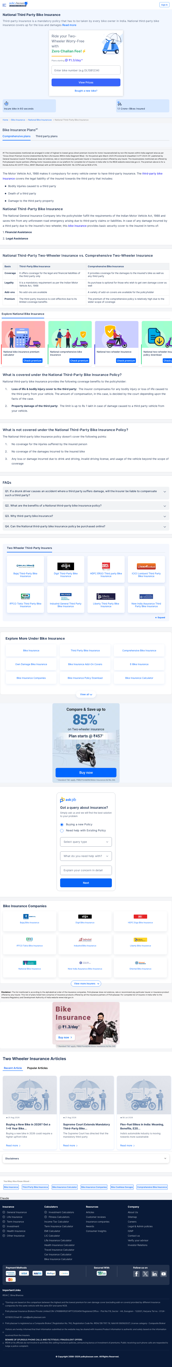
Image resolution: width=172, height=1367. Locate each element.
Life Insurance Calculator (58, 1240)
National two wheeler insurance (114, 351)
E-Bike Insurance (139, 664)
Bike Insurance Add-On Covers (85, 664)
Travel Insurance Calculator (59, 1249)
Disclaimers (12, 1158)
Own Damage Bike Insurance (31, 664)
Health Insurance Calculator (59, 1245)
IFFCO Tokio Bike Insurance (30, 945)
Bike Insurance (18, 120)
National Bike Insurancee (40, 120)
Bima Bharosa (16, 1295)
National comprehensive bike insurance (66, 353)
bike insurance (77, 225)
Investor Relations (137, 1245)
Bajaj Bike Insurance (29, 922)
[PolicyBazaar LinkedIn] (154, 1274)
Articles (90, 1212)
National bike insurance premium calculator (21, 353)
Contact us (134, 1235)
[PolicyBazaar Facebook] (136, 1274)
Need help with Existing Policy (86, 830)
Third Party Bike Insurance (85, 650)
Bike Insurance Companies (31, 677)
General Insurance (17, 1212)
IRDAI (5, 1295)
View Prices (86, 82)
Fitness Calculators (59, 1216)
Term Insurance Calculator (58, 1226)
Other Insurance (16, 1235)
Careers (132, 1221)
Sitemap (132, 1216)
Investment (13, 1226)
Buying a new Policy (79, 824)
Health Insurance (16, 1231)
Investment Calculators (61, 1212)
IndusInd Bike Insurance (85, 945)
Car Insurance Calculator (57, 1254)
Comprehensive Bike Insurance (139, 650)
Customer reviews (96, 1216)
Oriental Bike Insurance (140, 968)
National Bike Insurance (29, 968)
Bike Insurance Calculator (139, 677)
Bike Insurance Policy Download (85, 677)
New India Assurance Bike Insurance (85, 968)
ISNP (130, 1231)
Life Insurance (14, 1216)
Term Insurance (15, 1221)
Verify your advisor (138, 1240)
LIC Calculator (52, 1235)
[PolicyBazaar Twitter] (145, 1274)
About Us (133, 1212)
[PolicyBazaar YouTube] (163, 1274)
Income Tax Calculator (56, 1221)
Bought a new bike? (86, 90)
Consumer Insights (96, 1231)
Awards (90, 1226)
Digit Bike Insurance (85, 922)
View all (84, 694)
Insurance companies (97, 1221)
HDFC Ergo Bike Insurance (140, 922)
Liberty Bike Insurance (140, 945)
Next (86, 882)
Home (5, 120)
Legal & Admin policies (140, 1226)
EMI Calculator (52, 1231)
